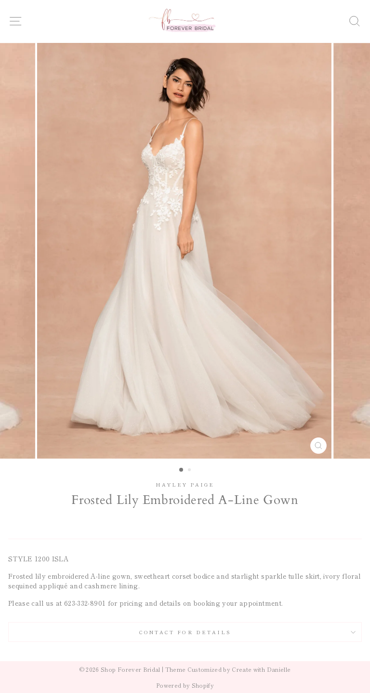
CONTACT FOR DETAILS (185, 632)
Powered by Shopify (185, 685)
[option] (185, 251)
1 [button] (181, 470)
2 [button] (190, 470)
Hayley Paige (185, 484)
